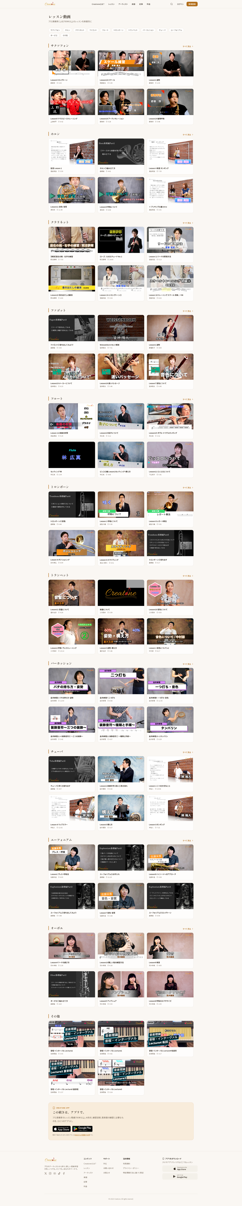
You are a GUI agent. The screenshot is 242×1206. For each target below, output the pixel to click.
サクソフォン (55, 30)
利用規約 (126, 1163)
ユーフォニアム (176, 30)
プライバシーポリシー (131, 1168)
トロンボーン (118, 30)
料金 (148, 4)
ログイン (180, 4)
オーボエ (54, 35)
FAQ (105, 1163)
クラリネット (79, 30)
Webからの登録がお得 (82, 1135)
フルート (105, 30)
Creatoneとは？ (98, 4)
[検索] (171, 4)
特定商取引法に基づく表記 (133, 1172)
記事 (141, 4)
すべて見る (187, 46)
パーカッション (148, 30)
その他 (65, 35)
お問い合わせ (108, 1168)
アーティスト (123, 4)
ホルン (67, 30)
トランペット (133, 30)
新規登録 (192, 4)
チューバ (162, 30)
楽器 (133, 4)
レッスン (111, 4)
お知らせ (106, 1172)
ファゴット (93, 30)
